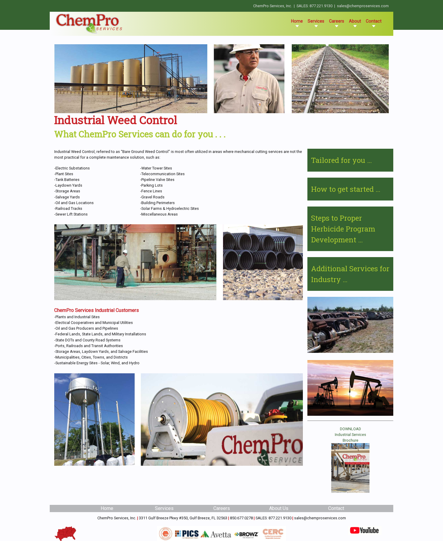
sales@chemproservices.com (363, 6)
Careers (336, 21)
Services (164, 508)
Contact (374, 21)
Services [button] (316, 21)
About (355, 21)
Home (298, 20)
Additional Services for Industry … (350, 274)
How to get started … (345, 189)
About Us (278, 508)
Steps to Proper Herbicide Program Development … (343, 228)
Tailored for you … (341, 160)
